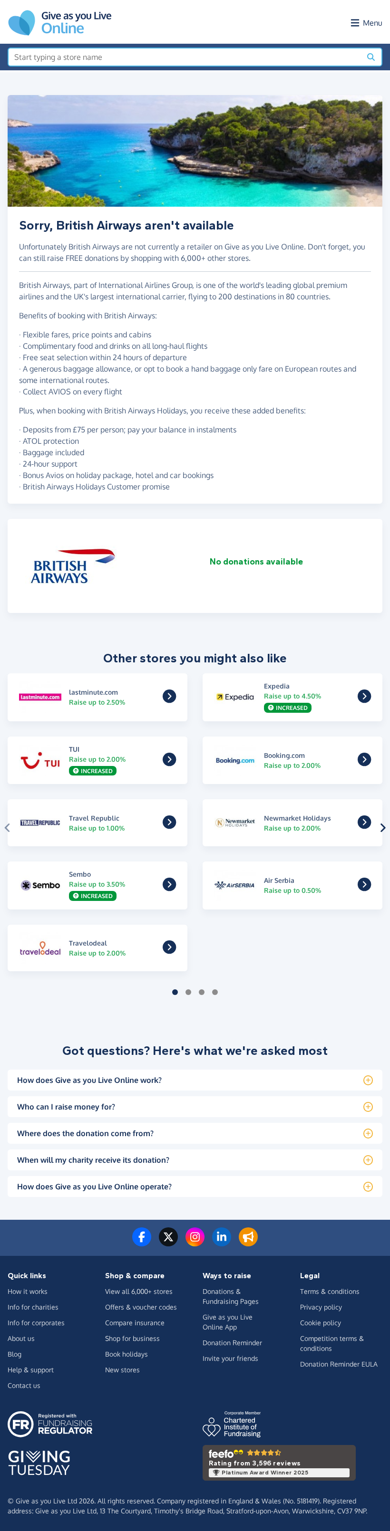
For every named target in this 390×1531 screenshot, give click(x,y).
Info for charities (33, 1307)
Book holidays (126, 1354)
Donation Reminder (232, 1343)
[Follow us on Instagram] (195, 1242)
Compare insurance (135, 1323)
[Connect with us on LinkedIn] (221, 1242)
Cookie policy (320, 1323)
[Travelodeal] (169, 950)
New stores (122, 1370)
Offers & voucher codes (141, 1307)
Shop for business (132, 1338)
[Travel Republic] (169, 825)
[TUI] (169, 762)
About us (21, 1338)
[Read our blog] (248, 1242)
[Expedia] (364, 699)
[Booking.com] (364, 762)
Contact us (24, 1385)
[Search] (371, 57)
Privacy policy (321, 1307)
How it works (28, 1291)
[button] (7, 827)
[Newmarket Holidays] (364, 825)
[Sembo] (169, 887)
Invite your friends (230, 1358)
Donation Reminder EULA (339, 1364)
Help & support (31, 1370)
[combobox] (185, 57)
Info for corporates (36, 1323)
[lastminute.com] (169, 699)
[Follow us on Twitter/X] (168, 1242)
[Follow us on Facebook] (141, 1242)
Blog (14, 1354)
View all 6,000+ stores (139, 1291)
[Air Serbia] (364, 887)
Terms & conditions (330, 1291)
